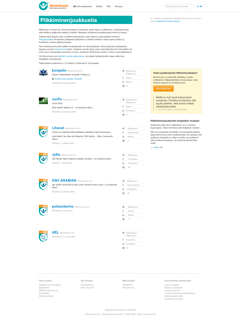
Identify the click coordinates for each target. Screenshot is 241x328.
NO (131, 309)
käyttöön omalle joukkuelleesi (71, 56)
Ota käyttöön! (163, 88)
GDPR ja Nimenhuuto (48, 290)
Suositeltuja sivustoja (173, 298)
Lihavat (58, 127)
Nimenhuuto (60, 49)
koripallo (59, 70)
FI (126, 309)
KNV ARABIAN (64, 180)
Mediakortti (127, 284)
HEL (55, 232)
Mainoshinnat (128, 287)
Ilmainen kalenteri (172, 290)
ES (123, 309)
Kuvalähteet (44, 293)
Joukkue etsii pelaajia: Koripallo (68, 78)
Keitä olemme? (87, 287)
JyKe (56, 154)
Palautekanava (87, 284)
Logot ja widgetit (171, 284)
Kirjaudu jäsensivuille (173, 296)
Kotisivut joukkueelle (173, 287)
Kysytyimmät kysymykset (50, 284)
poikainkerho (63, 206)
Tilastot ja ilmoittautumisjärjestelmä (179, 293)
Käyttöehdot (44, 287)
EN (120, 309)
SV (135, 309)
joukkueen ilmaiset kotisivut (168, 21)
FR (128, 309)
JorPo (57, 98)
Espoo (157, 147)
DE (116, 309)
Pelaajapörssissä (46, 39)
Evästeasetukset (46, 296)
